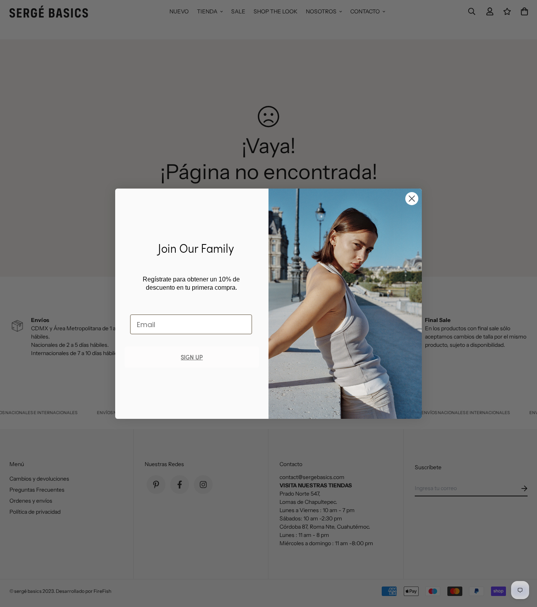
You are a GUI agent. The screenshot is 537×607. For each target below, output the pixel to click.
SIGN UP (192, 357)
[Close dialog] (412, 198)
